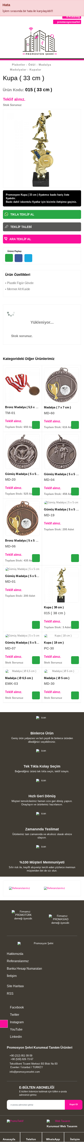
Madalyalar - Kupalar (25, 69)
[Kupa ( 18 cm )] (61, 636)
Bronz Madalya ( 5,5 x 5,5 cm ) (25, 407)
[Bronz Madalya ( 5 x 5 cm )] (22, 518)
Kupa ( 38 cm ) (54, 607)
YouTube (15, 1029)
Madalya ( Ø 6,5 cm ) (19, 678)
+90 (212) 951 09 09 (21, 1055)
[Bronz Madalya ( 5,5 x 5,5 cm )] (22, 384)
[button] (78, 42)
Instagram (16, 1022)
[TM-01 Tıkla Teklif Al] (36, 425)
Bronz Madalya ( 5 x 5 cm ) (23, 540)
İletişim (12, 976)
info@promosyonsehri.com (25, 1071)
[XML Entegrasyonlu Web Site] (23, 1122)
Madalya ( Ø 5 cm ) (56, 678)
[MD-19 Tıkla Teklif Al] (75, 558)
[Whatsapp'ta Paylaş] (9, 258)
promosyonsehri (68, 21)
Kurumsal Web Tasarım (62, 1126)
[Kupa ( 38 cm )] (61, 585)
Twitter (14, 1014)
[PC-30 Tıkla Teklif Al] (75, 660)
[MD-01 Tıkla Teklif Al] (36, 625)
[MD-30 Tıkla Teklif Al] (75, 695)
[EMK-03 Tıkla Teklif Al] (36, 695)
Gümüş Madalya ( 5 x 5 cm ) (24, 474)
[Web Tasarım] (62, 1122)
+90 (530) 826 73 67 (22, 1059)
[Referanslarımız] (24, 888)
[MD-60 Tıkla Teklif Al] (75, 425)
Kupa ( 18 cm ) (54, 642)
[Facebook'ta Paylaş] (18, 258)
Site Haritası (15, 986)
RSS (10, 993)
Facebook (16, 1007)
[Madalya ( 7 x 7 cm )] (61, 384)
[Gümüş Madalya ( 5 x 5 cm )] (22, 451)
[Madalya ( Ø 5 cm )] (61, 671)
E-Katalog (72, 16)
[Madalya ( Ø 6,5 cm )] (22, 671)
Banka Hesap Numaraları (24, 968)
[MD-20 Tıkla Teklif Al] (36, 491)
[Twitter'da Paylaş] (28, 258)
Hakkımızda (15, 953)
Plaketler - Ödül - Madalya (31, 64)
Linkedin (15, 1036)
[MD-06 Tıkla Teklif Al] (36, 558)
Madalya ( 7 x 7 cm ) (57, 407)
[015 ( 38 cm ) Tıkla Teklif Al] (75, 625)
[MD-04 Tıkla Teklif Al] (75, 491)
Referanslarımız (18, 961)
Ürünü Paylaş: (14, 251)
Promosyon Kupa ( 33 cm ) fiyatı (25, 194)
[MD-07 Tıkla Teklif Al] (36, 660)
